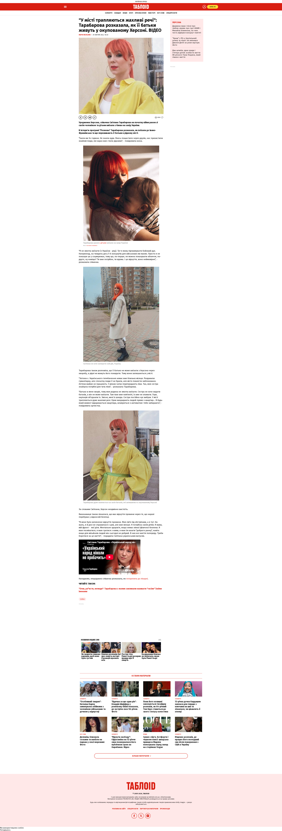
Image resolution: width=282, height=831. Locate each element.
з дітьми (102, 243)
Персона (176, 22)
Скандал (117, 13)
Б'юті (131, 13)
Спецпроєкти (171, 13)
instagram (91, 245)
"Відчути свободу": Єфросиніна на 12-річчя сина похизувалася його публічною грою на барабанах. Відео (124, 742)
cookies (21, 828)
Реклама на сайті (119, 809)
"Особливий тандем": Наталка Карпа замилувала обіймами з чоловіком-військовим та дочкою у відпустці (93, 706)
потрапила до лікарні (137, 578)
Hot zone (160, 13)
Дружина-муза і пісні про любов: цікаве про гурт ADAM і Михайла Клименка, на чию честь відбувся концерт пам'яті (186, 29)
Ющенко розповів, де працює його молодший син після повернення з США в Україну (187, 741)
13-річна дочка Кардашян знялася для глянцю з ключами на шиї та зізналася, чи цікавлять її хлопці (188, 706)
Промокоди (165, 809)
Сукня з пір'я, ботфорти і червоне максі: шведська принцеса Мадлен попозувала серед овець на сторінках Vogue (155, 742)
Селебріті (108, 13)
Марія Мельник (85, 35)
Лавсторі (151, 13)
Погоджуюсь (5, 830)
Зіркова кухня (140, 13)
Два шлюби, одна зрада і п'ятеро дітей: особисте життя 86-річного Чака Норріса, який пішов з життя (186, 53)
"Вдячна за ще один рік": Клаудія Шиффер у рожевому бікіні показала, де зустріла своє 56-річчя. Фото (125, 706)
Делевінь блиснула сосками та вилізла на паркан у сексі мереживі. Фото (92, 741)
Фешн (125, 13)
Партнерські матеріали (149, 809)
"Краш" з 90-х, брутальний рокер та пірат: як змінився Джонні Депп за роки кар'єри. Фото (186, 41)
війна (82, 599)
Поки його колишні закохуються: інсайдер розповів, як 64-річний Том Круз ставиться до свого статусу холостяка (155, 706)
